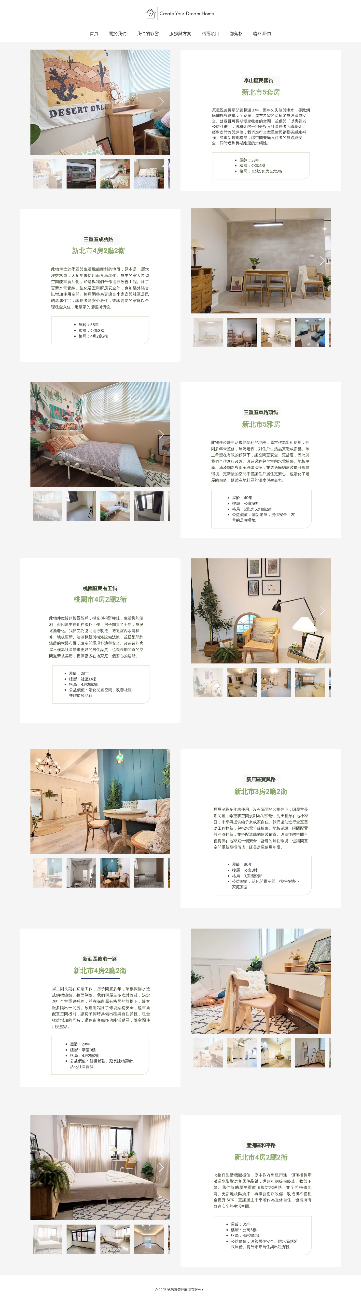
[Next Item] (161, 102)
